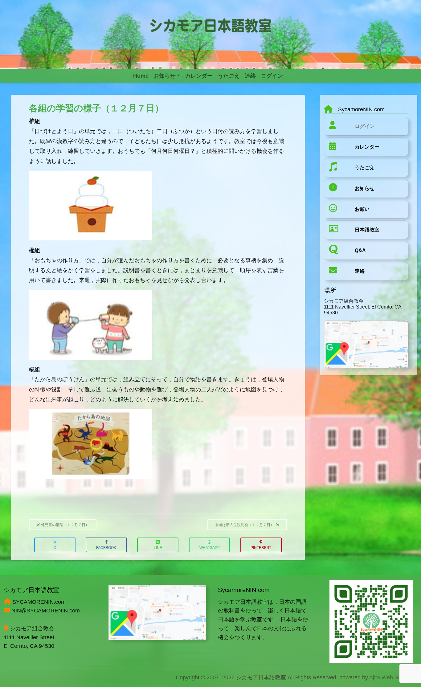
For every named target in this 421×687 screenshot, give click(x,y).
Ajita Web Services (392, 677)
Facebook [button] (106, 548)
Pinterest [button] (261, 548)
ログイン (364, 126)
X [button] (55, 548)
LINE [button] (158, 548)
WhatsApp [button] (209, 548)
